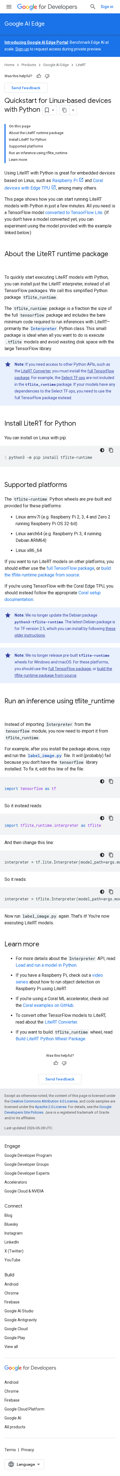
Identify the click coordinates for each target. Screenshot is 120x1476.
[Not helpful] (47, 76)
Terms (10, 1450)
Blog (8, 1215)
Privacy (27, 1450)
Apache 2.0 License (50, 1107)
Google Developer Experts (27, 1173)
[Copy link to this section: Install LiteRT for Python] (81, 424)
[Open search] (93, 6)
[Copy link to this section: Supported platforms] (72, 485)
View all (11, 1346)
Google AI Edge (24, 23)
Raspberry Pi (65, 180)
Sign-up (22, 49)
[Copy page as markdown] (64, 110)
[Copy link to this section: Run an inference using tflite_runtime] (10, 710)
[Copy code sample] (111, 450)
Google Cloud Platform (24, 1409)
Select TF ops (73, 377)
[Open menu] (9, 6)
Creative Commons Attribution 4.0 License (44, 1101)
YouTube (12, 1260)
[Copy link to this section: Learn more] (45, 944)
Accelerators (15, 1182)
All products (14, 1427)
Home (9, 65)
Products (28, 65)
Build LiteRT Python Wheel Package (50, 1038)
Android (11, 1284)
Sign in (107, 6)
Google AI (12, 1418)
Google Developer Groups (26, 1164)
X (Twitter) (13, 1251)
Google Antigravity (20, 1320)
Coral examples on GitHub (48, 1005)
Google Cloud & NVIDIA (24, 1191)
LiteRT (81, 65)
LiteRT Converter (36, 371)
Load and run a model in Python (46, 965)
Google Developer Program (28, 1155)
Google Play (14, 1338)
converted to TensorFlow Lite (73, 212)
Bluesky (11, 1224)
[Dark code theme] (102, 450)
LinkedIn (11, 1242)
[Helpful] (39, 76)
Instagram (13, 1233)
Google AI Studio (18, 1311)
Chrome (11, 1293)
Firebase (12, 1302)
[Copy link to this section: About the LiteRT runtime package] (10, 263)
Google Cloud (16, 1329)
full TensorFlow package (70, 568)
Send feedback (25, 87)
